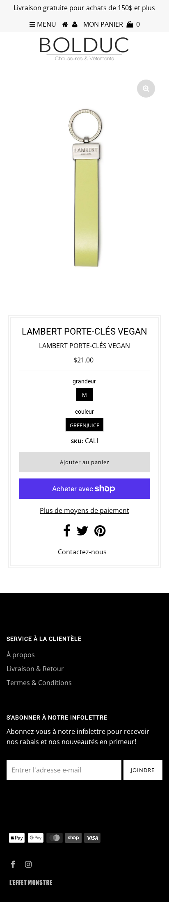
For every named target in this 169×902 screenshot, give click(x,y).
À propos (21, 654)
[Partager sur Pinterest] (99, 533)
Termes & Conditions (39, 682)
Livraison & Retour (35, 668)
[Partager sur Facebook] (67, 533)
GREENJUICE (84, 425)
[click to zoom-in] (146, 89)
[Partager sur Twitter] (82, 533)
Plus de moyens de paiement (84, 510)
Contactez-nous (82, 551)
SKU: (77, 441)
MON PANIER (111, 24)
